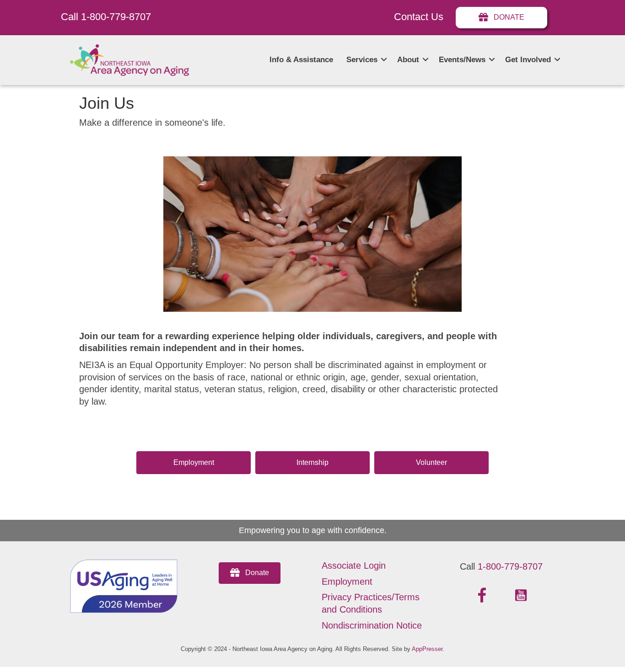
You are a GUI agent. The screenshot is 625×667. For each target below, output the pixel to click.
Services (361, 59)
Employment (347, 581)
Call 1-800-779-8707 (106, 16)
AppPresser (427, 649)
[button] (383, 59)
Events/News (462, 59)
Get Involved (528, 59)
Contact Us (418, 16)
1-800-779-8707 (510, 566)
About (408, 59)
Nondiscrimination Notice (372, 625)
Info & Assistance (301, 59)
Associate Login (354, 565)
